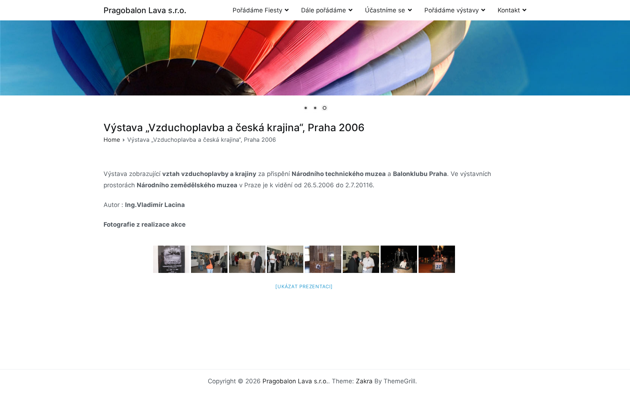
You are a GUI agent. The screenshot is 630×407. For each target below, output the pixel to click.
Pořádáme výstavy (451, 10)
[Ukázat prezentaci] (303, 286)
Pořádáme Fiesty (257, 10)
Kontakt (509, 10)
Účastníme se (385, 10)
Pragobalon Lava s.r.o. (145, 10)
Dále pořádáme (323, 10)
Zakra (364, 381)
